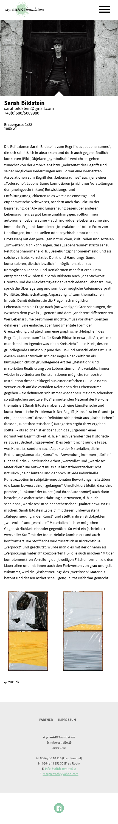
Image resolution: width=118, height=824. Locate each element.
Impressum (67, 719)
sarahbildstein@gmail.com (29, 108)
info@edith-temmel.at (60, 769)
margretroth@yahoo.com (60, 774)
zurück (13, 682)
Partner (46, 719)
